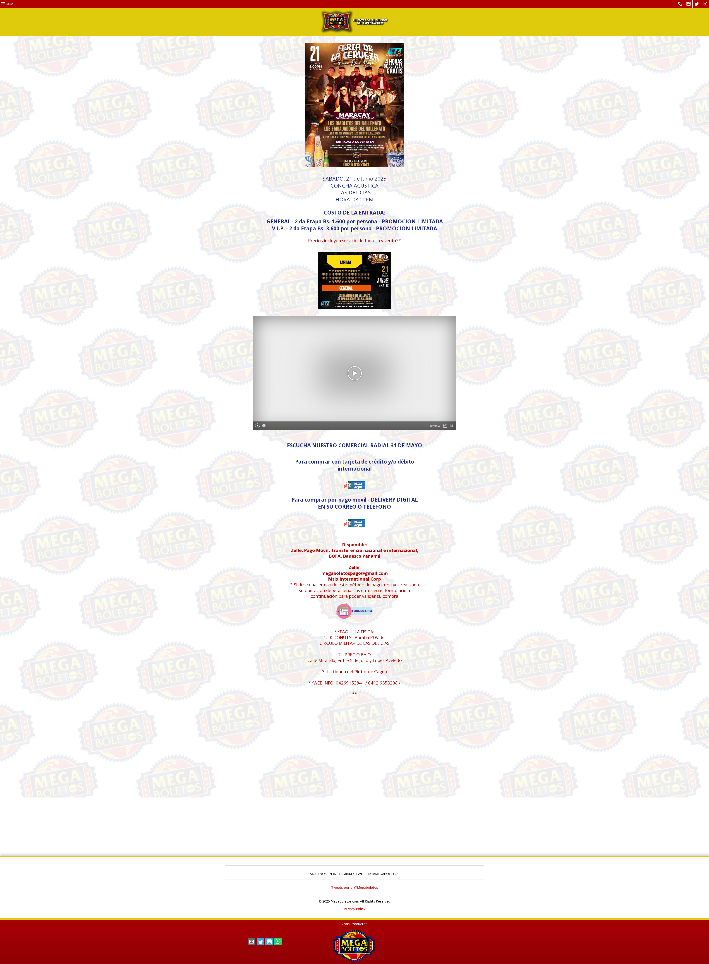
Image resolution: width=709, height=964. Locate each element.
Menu (9, 3)
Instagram (269, 941)
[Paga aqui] (354, 495)
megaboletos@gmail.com (251, 941)
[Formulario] (354, 620)
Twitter (260, 941)
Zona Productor (354, 924)
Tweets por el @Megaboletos (354, 887)
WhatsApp (278, 941)
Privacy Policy (354, 909)
